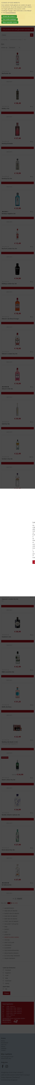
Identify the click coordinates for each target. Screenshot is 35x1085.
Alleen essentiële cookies (10, 22)
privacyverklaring (11, 12)
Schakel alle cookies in (9, 16)
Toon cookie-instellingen (9, 19)
